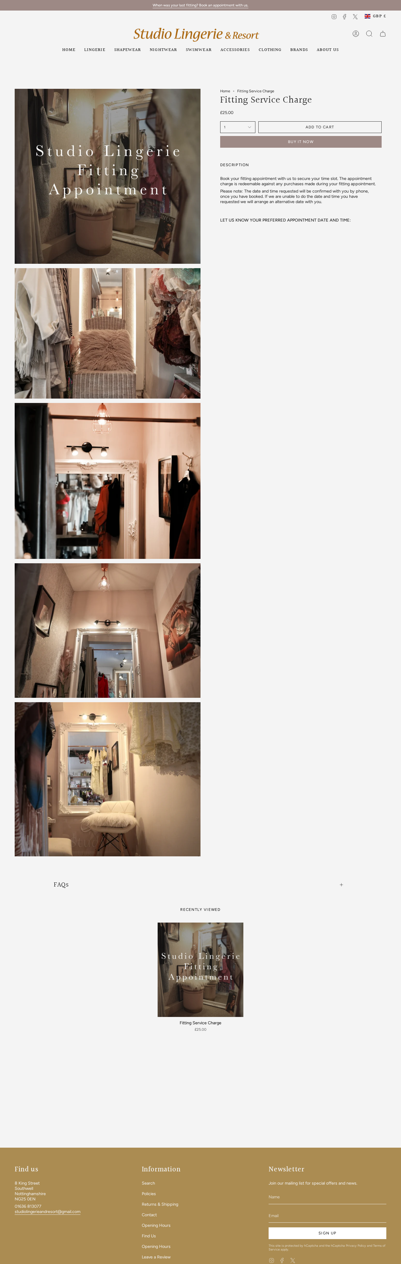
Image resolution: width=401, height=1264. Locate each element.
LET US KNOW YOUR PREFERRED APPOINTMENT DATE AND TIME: (285, 220)
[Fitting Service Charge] (201, 970)
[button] (95, 50)
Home (225, 91)
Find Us (149, 1236)
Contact (149, 1214)
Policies (149, 1193)
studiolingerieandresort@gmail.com (47, 1211)
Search (148, 1183)
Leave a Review (156, 1257)
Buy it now (301, 142)
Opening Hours (156, 1225)
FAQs (61, 884)
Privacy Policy (356, 1246)
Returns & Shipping (160, 1204)
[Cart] (383, 34)
